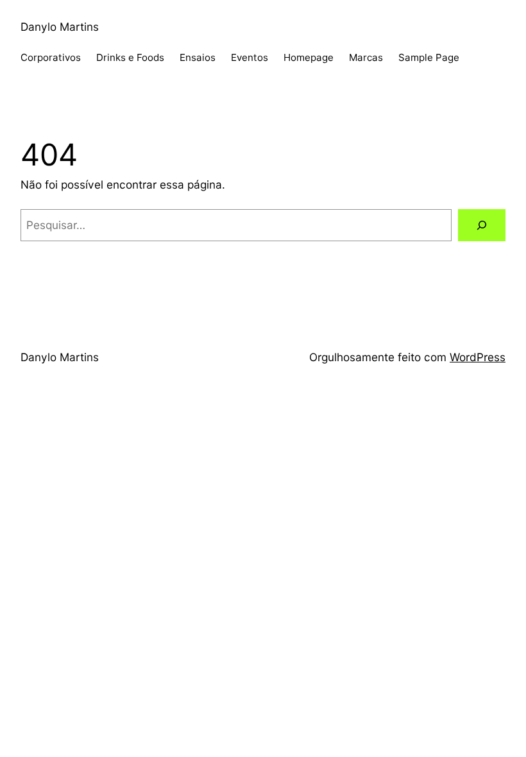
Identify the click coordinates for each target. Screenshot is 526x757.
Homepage (309, 57)
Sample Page (428, 57)
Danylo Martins (60, 26)
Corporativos (51, 57)
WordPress (477, 357)
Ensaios (198, 57)
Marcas (366, 57)
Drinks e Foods (130, 57)
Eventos (249, 57)
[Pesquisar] (481, 225)
